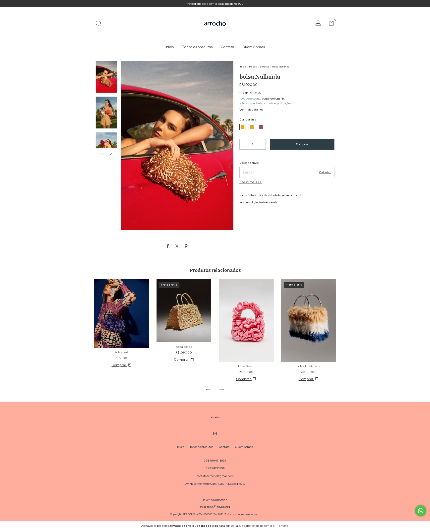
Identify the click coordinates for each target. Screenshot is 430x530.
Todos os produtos (197, 47)
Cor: (247, 119)
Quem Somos (253, 47)
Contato (227, 47)
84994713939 (215, 468)
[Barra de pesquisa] (100, 24)
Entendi (284, 526)
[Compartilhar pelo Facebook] (168, 246)
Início (169, 47)
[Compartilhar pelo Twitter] (177, 246)
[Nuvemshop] (215, 507)
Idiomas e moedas (215, 500)
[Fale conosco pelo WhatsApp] (420, 510)
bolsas (253, 66)
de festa (264, 66)
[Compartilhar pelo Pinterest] (186, 246)
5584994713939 (215, 460)
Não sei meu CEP (250, 182)
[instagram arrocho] (215, 433)
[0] (329, 24)
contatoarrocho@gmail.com (215, 476)
